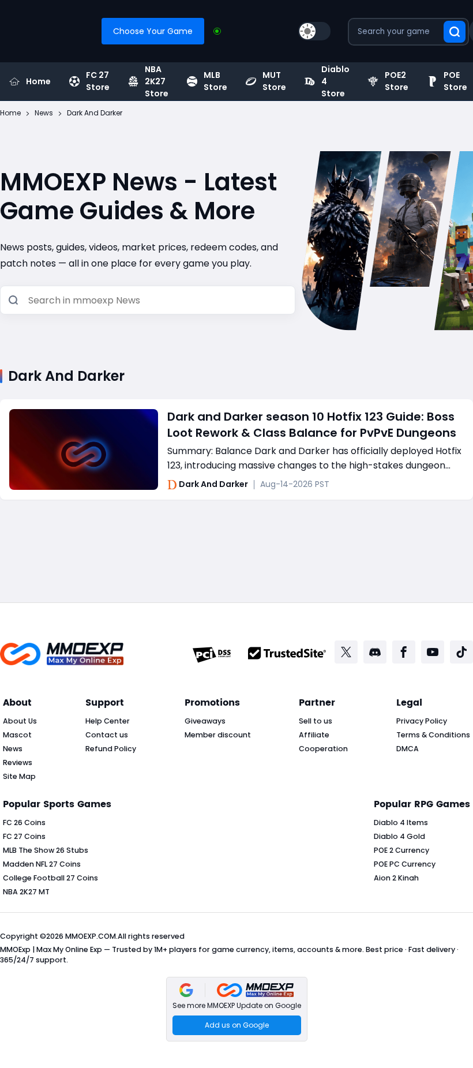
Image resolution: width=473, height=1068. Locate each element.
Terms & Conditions (433, 735)
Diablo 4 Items (401, 822)
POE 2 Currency (401, 850)
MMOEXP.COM (90, 936)
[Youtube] (432, 652)
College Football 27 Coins (50, 878)
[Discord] (374, 652)
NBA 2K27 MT (26, 892)
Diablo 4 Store (335, 81)
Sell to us (315, 721)
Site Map (19, 776)
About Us (20, 721)
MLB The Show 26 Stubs (45, 850)
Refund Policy (110, 749)
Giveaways (205, 721)
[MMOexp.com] (61, 655)
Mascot (17, 735)
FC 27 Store (98, 81)
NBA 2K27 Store (156, 81)
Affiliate (314, 735)
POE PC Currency (405, 864)
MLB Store (215, 81)
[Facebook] (403, 652)
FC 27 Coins (24, 836)
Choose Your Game (153, 31)
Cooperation (323, 749)
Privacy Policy (421, 721)
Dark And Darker (213, 484)
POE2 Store (396, 81)
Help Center (107, 721)
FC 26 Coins (24, 822)
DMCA (407, 749)
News (12, 749)
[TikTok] (461, 652)
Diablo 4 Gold (399, 836)
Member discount (218, 735)
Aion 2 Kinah (396, 878)
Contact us (106, 735)
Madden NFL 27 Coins (42, 864)
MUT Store (274, 81)
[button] (236, 1009)
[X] (346, 652)
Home (38, 81)
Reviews (17, 762)
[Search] (13, 300)
